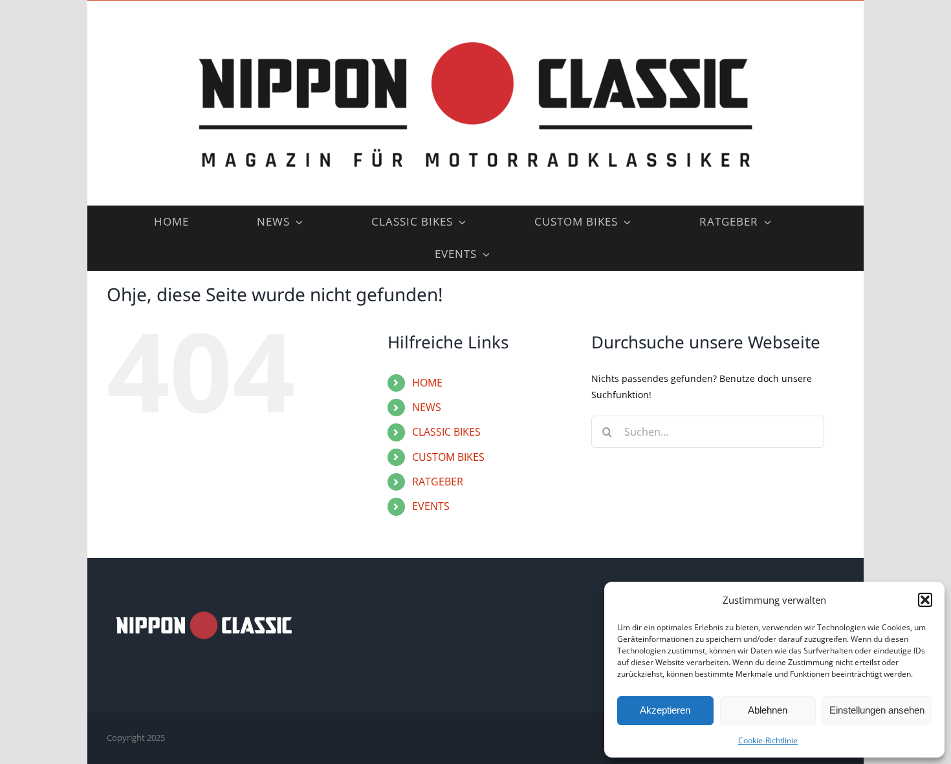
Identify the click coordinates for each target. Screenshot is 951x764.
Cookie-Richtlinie (768, 740)
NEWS (426, 407)
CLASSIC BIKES (446, 432)
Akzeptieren (665, 710)
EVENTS (431, 506)
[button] (925, 599)
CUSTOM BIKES (448, 457)
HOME (427, 383)
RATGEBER (437, 481)
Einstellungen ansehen (876, 710)
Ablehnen (767, 710)
